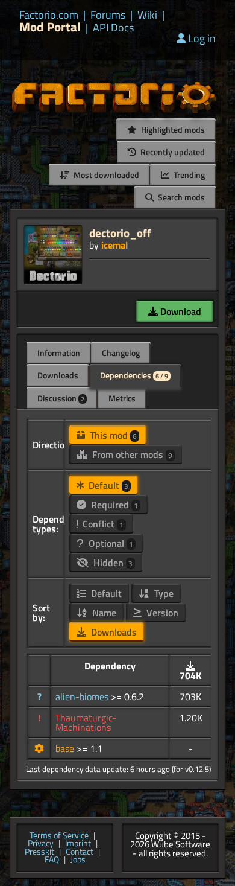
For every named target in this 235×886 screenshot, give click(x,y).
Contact (79, 852)
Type (163, 593)
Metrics (122, 398)
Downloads (57, 375)
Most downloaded (105, 174)
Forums (107, 15)
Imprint (78, 844)
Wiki (147, 15)
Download (179, 311)
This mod (112, 435)
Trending (188, 174)
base (66, 748)
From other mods (131, 454)
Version (161, 612)
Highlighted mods (172, 129)
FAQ (52, 860)
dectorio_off (120, 232)
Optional (109, 543)
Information (58, 352)
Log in (202, 38)
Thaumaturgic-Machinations (85, 722)
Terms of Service (59, 836)
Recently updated (172, 151)
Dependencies (134, 375)
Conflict (102, 524)
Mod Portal (50, 27)
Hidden (112, 562)
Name (103, 612)
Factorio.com (48, 15)
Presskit (39, 852)
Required (113, 504)
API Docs (113, 27)
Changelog (121, 352)
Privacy (41, 844)
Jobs (78, 860)
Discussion (60, 398)
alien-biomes (83, 696)
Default (107, 485)
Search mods (180, 197)
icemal (114, 245)
